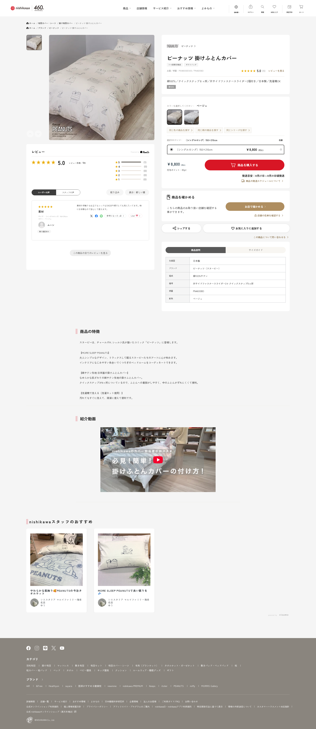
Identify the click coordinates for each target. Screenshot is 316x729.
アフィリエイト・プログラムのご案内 (131, 706)
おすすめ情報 (79, 701)
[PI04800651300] (34, 42)
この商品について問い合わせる (269, 237)
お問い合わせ (191, 701)
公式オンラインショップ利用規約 (42, 706)
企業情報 (134, 701)
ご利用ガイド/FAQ (171, 701)
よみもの (95, 701)
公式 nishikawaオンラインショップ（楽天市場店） (50, 711)
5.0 (61, 163)
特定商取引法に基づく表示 (210, 706)
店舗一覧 (44, 701)
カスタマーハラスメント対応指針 (273, 706)
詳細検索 (30, 701)
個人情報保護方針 (72, 706)
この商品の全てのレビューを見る (90, 253)
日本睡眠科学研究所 (114, 701)
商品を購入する (247, 165)
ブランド (32, 679)
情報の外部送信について (240, 706)
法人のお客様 (150, 701)
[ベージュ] (101, 87)
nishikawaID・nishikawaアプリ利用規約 (173, 706)
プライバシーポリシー (97, 706)
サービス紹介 (60, 701)
